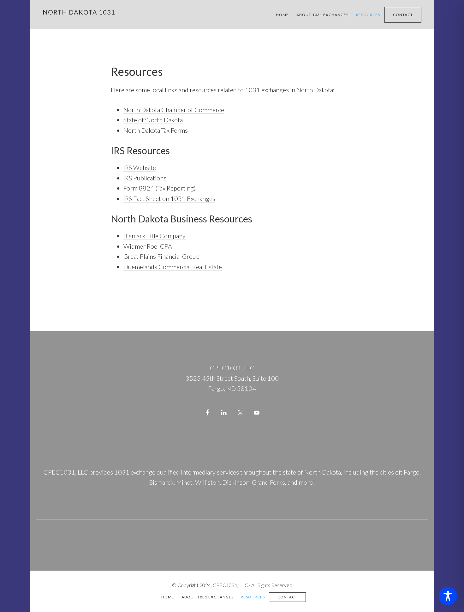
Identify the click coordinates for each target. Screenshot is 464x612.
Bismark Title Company (154, 235)
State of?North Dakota (153, 120)
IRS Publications (144, 178)
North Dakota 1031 (79, 12)
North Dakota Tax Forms (155, 130)
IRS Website (139, 167)
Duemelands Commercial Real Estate (172, 266)
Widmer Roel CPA (147, 246)
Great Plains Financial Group (161, 256)
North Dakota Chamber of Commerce (173, 109)
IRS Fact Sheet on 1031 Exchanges (169, 198)
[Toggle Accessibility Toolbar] (448, 596)
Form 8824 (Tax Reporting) (159, 188)
